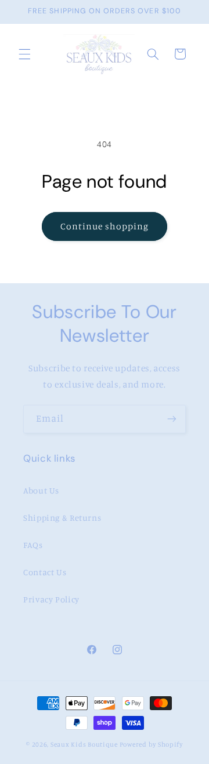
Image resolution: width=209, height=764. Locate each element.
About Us (41, 490)
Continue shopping (104, 226)
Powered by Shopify (151, 744)
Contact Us (44, 572)
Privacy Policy (51, 599)
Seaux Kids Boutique (84, 744)
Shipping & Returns (62, 517)
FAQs (33, 545)
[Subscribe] (171, 419)
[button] (24, 54)
